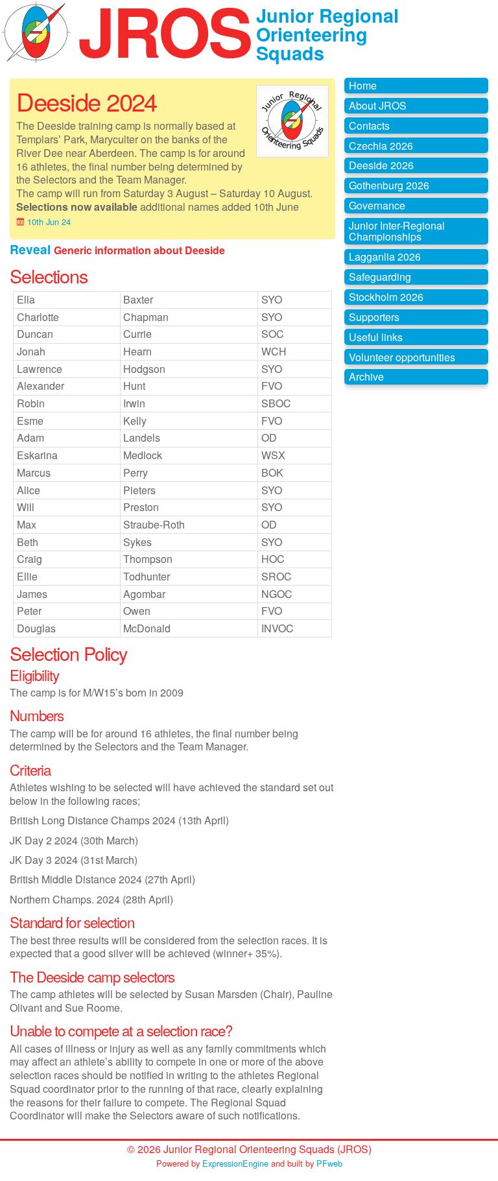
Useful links (376, 336)
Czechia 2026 (381, 145)
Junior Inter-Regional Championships (397, 231)
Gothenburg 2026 (389, 185)
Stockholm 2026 (386, 296)
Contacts (369, 125)
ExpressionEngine (235, 1163)
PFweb (329, 1163)
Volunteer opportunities (402, 357)
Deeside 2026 (381, 165)
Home (363, 85)
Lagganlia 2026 (385, 256)
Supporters (374, 316)
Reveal (32, 249)
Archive (366, 376)
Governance (377, 205)
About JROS (378, 105)
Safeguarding (380, 276)
